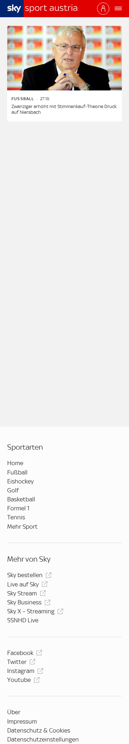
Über (13, 712)
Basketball (21, 499)
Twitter (17, 661)
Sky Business (24, 602)
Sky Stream (22, 593)
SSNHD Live (22, 620)
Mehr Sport (22, 526)
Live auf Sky (23, 584)
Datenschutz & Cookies (38, 730)
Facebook (20, 652)
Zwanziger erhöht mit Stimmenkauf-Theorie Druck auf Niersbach (63, 109)
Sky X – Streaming (30, 611)
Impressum (22, 721)
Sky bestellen (25, 575)
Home (15, 463)
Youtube (19, 679)
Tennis (16, 517)
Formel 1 (18, 508)
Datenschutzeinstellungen (43, 739)
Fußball (17, 472)
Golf (13, 490)
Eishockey (20, 481)
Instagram (20, 670)
